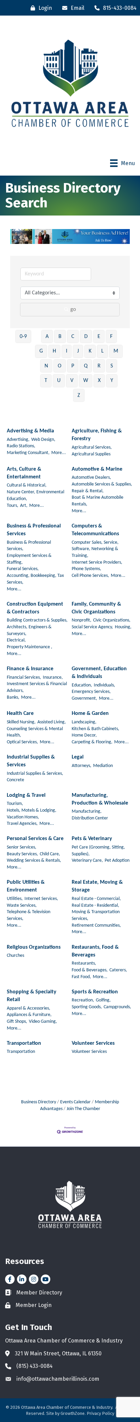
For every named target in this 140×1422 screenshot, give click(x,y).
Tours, (12, 505)
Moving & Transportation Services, (96, 915)
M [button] (115, 351)
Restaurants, (84, 963)
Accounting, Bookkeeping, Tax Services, (35, 579)
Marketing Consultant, (28, 453)
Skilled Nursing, (21, 722)
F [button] (111, 336)
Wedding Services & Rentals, (34, 860)
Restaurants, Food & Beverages (95, 951)
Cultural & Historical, (27, 485)
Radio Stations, (21, 446)
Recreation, (83, 1000)
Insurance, (53, 677)
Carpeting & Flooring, (92, 742)
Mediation (103, 766)
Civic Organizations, (111, 620)
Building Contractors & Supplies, (37, 620)
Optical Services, (22, 742)
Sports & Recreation (95, 992)
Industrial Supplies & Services (31, 761)
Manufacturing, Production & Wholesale (100, 799)
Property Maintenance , (29, 647)
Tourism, (15, 804)
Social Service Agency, (92, 627)
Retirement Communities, (96, 925)
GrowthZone (72, 1413)
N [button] (46, 366)
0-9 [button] (23, 336)
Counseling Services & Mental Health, (35, 732)
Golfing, (103, 1000)
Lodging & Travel (26, 795)
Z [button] (78, 395)
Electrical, (16, 640)
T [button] (46, 380)
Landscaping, (84, 722)
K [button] (90, 351)
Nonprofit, (81, 620)
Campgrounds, (117, 1007)
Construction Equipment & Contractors (35, 608)
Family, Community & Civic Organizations (96, 608)
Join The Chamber (83, 1109)
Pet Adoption (117, 860)
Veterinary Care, (87, 860)
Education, (82, 685)
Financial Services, (24, 677)
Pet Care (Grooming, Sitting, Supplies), (98, 850)
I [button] (66, 351)
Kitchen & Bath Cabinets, (95, 729)
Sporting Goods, (87, 1007)
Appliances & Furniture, (29, 1015)
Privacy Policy (100, 1413)
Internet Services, (41, 899)
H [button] (54, 351)
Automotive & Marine (97, 469)
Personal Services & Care (35, 838)
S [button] (111, 366)
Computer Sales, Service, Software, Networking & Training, (95, 549)
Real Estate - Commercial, (96, 899)
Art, (24, 505)
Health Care (20, 713)
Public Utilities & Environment (26, 886)
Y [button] (111, 380)
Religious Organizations (33, 947)
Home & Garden (90, 713)
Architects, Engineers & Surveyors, (29, 630)
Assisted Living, (51, 722)
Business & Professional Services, (29, 545)
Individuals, (104, 685)
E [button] (99, 336)
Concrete (15, 780)
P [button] (72, 366)
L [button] (102, 351)
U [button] (58, 380)
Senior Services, (21, 847)
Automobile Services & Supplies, (102, 484)
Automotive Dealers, (91, 477)
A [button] (47, 336)
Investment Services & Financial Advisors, (37, 687)
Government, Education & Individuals (99, 672)
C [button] (72, 336)
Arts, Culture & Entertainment (24, 473)
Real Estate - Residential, (95, 905)
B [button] (60, 336)
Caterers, (118, 970)
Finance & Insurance (30, 669)
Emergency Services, (91, 692)
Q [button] (86, 366)
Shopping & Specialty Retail (31, 995)
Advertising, (18, 439)
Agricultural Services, (92, 447)
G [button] (41, 351)
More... (58, 453)
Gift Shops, (17, 1021)
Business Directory (38, 1102)
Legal (78, 757)
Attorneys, (81, 766)
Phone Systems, (86, 569)
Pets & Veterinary (92, 838)
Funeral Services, (23, 569)
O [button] (60, 366)
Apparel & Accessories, (28, 1008)
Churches (15, 955)
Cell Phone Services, (90, 575)
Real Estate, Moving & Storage (97, 886)
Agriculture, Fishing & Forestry (97, 435)
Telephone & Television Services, (28, 915)
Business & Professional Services (34, 530)
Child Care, (50, 854)
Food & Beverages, (90, 970)
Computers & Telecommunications (95, 530)
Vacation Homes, (23, 817)
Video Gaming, (43, 1021)
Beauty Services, (22, 854)
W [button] (85, 380)
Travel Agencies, (22, 823)
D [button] (86, 336)
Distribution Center (90, 818)
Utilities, (15, 899)
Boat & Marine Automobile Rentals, (97, 500)
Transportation (24, 1043)
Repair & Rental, (88, 491)
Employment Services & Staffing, (29, 559)
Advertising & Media (30, 431)
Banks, (13, 697)
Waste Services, (22, 905)
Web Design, (43, 439)
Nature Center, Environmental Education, (35, 495)
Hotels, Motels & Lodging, (31, 810)
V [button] (71, 380)
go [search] (73, 309)
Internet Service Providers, (97, 562)
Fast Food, (81, 977)
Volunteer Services (93, 1043)
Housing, (123, 627)
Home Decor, (84, 735)
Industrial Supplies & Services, (35, 773)
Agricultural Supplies (91, 454)
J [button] (78, 351)
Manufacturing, (87, 811)
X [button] (99, 380)
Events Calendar (75, 1102)
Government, (84, 698)
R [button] (99, 366)
